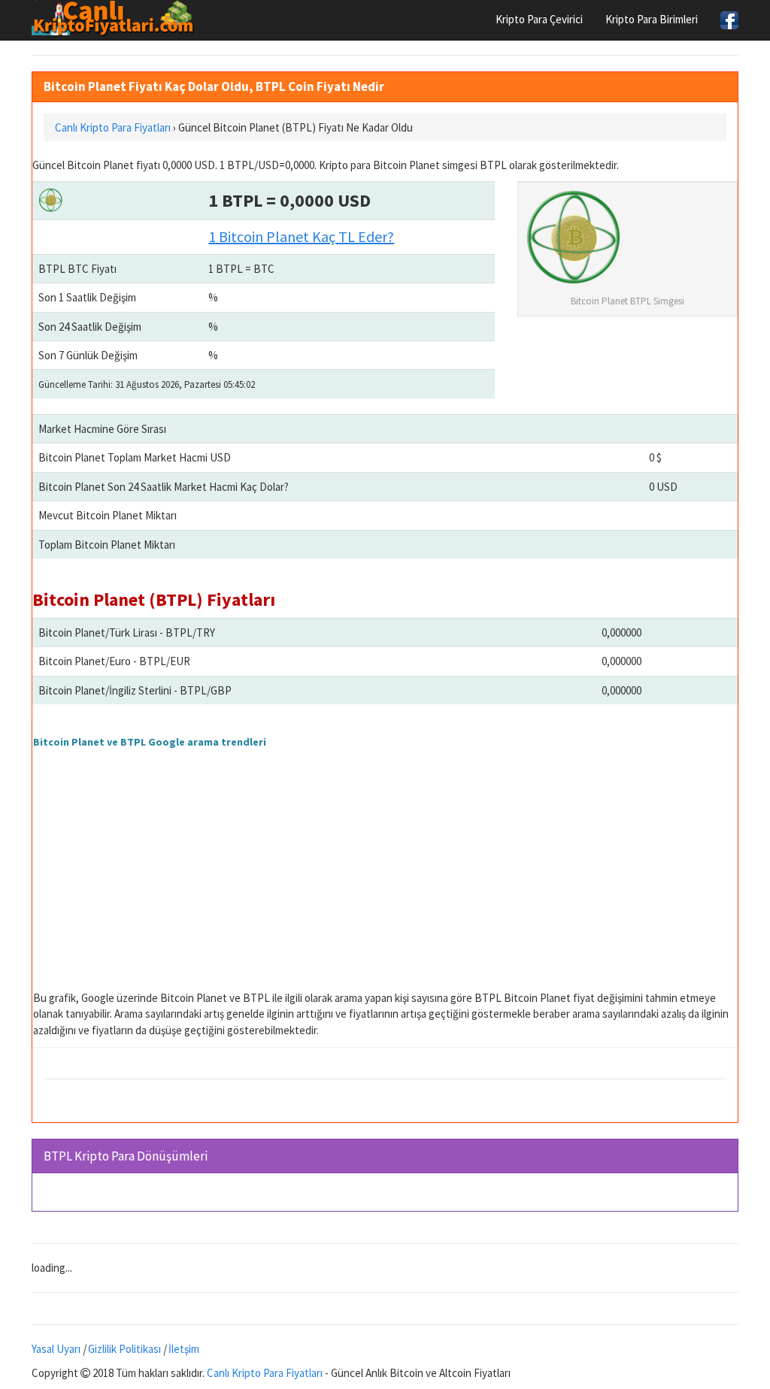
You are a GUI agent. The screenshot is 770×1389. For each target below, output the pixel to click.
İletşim (183, 1349)
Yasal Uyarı (56, 1349)
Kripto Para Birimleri (651, 19)
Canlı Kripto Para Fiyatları (265, 1373)
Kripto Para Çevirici (539, 19)
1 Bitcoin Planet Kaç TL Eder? (301, 236)
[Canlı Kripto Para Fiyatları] (117, 18)
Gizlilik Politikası (124, 1349)
